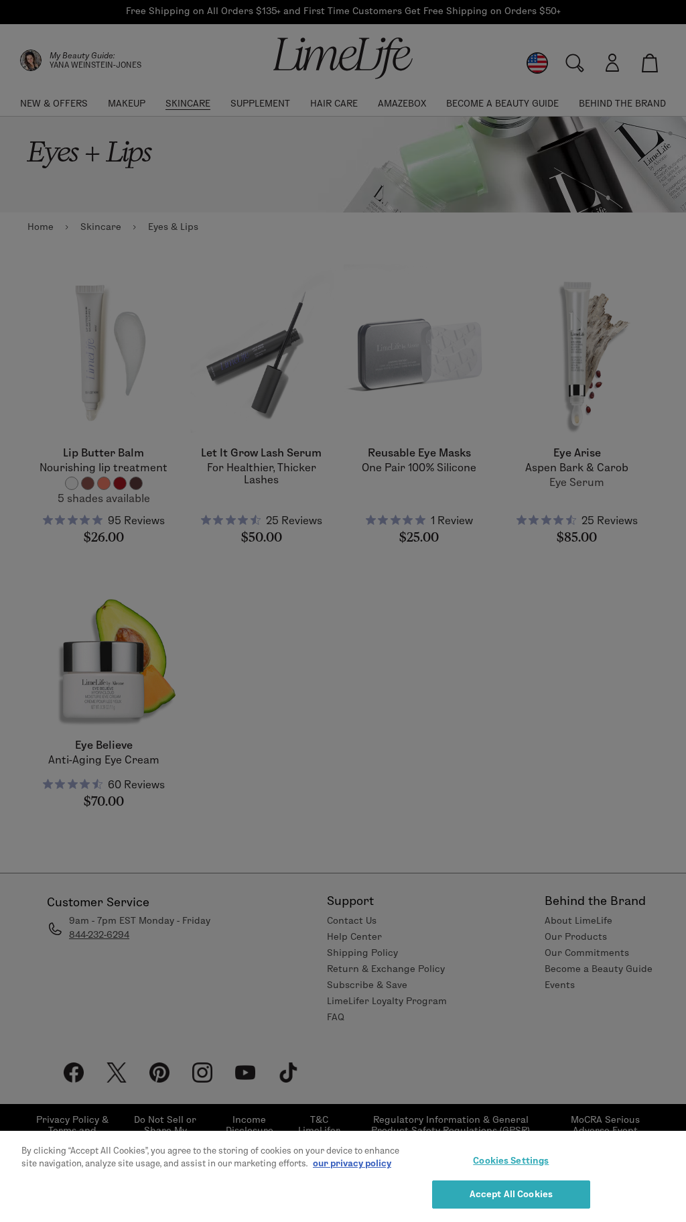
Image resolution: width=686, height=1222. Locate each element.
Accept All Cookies (511, 1194)
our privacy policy (352, 1163)
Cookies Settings (511, 1160)
